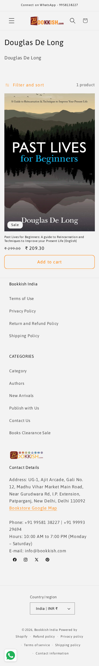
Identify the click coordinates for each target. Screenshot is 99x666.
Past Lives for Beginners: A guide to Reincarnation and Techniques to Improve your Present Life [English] (44, 239)
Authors (16, 383)
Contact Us (19, 420)
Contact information (52, 653)
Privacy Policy (22, 311)
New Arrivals (21, 395)
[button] (11, 20)
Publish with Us (24, 408)
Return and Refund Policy (33, 323)
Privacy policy (72, 636)
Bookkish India (46, 630)
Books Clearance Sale (30, 433)
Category (18, 371)
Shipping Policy (24, 335)
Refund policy (44, 636)
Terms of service (37, 645)
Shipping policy (67, 645)
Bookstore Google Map (33, 507)
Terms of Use (21, 298)
